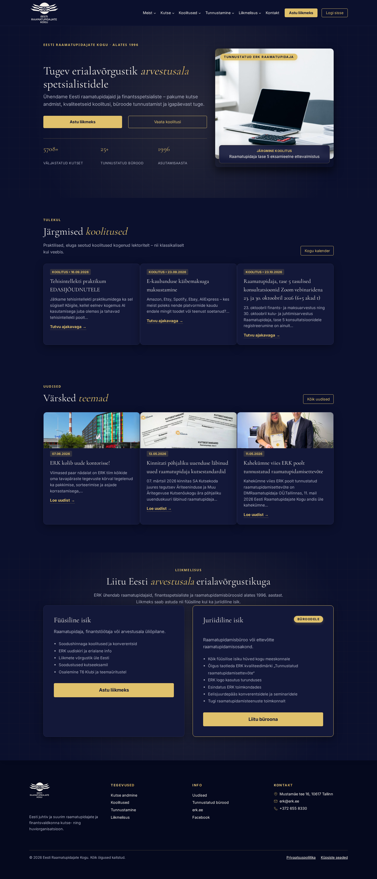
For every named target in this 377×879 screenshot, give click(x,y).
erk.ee (197, 810)
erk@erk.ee (289, 801)
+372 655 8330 (293, 808)
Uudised (199, 795)
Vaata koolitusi (167, 121)
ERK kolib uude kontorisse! (80, 463)
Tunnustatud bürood (210, 802)
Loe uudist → (62, 500)
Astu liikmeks (301, 13)
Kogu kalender (317, 251)
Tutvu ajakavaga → (68, 326)
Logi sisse (334, 13)
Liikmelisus (120, 817)
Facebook (201, 817)
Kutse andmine (124, 795)
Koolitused (120, 802)
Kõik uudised (318, 399)
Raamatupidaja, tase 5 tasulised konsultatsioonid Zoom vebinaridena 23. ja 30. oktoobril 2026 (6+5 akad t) (283, 289)
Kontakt (272, 13)
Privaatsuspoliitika (301, 857)
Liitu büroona (263, 719)
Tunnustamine (123, 810)
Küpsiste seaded (334, 857)
